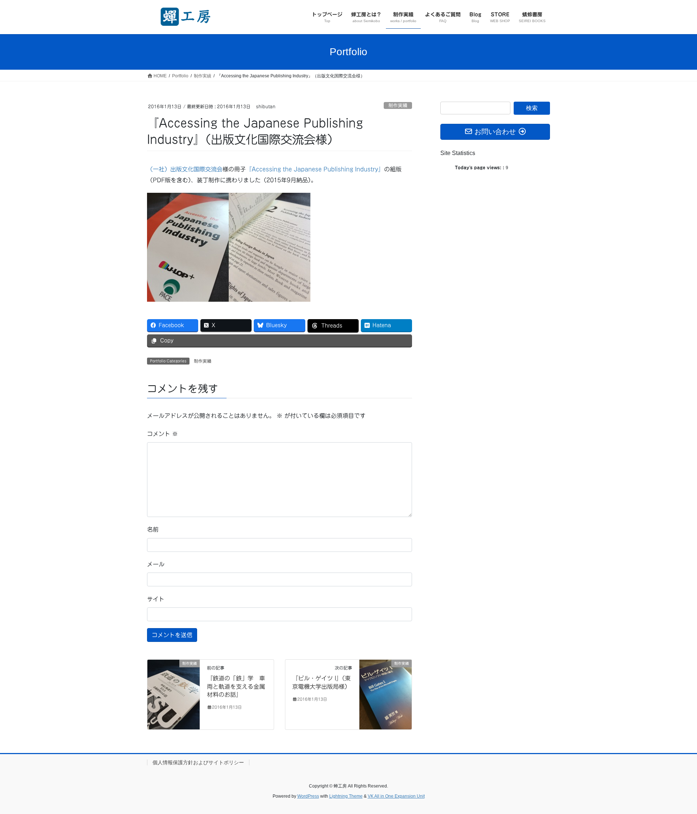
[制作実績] (173, 694)
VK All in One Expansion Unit (396, 796)
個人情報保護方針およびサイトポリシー (198, 762)
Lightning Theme (346, 796)
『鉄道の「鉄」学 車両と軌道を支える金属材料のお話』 (236, 686)
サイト (155, 599)
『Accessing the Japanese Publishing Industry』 (315, 169)
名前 (153, 529)
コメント (162, 434)
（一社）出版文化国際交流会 (185, 169)
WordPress (308, 796)
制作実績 (397, 105)
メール (155, 564)
